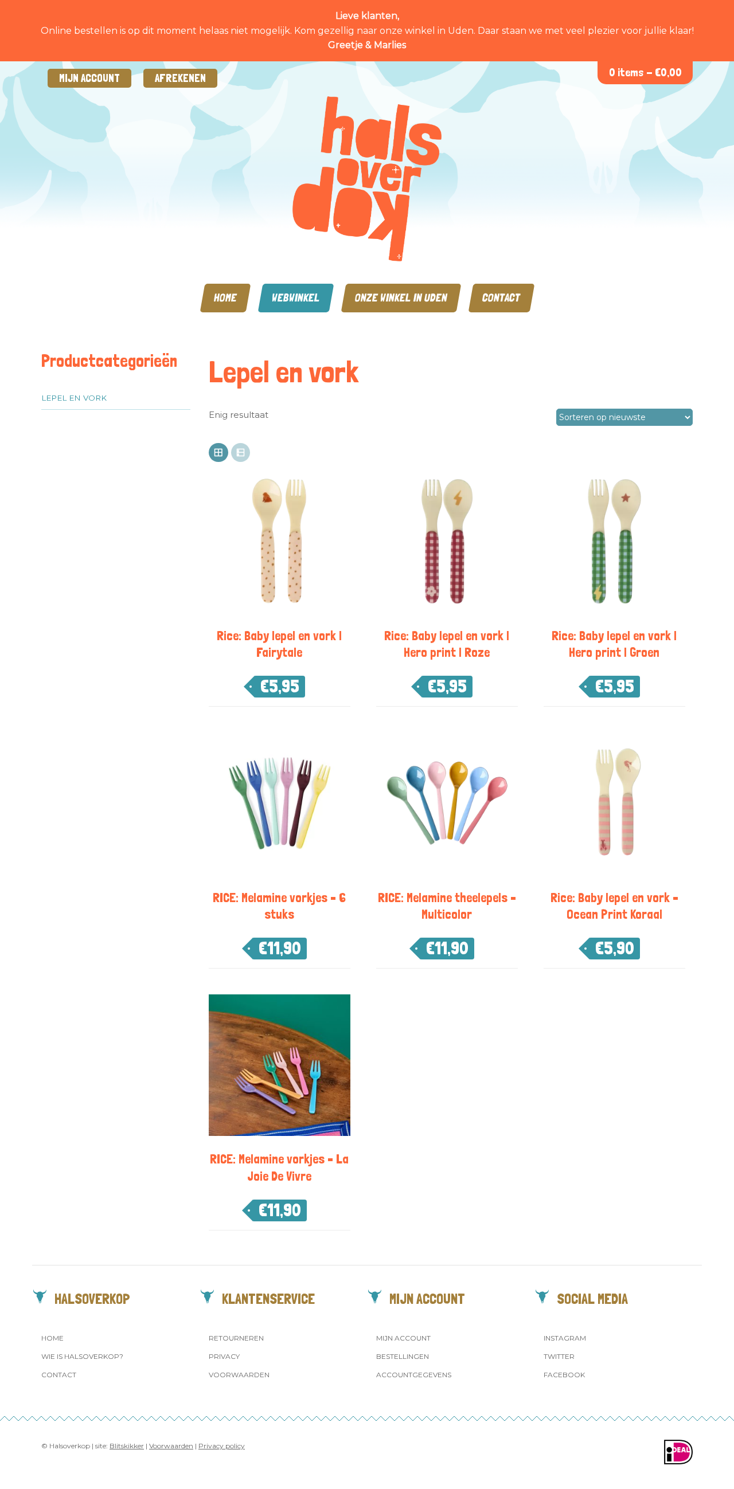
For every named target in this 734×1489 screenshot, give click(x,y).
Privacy (224, 1356)
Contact (501, 297)
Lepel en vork (74, 397)
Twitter (559, 1356)
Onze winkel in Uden (401, 297)
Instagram (565, 1338)
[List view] (241, 453)
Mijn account (89, 78)
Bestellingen (402, 1356)
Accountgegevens (413, 1374)
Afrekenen (180, 78)
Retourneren (236, 1338)
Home (225, 297)
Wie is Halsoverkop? (82, 1356)
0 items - (645, 72)
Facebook (564, 1374)
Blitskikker (127, 1445)
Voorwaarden (239, 1374)
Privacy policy (221, 1445)
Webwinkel (296, 297)
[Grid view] (218, 453)
